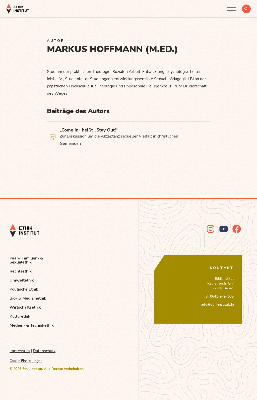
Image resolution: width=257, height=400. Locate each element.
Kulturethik (20, 316)
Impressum (20, 351)
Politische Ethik (24, 289)
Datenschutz (44, 351)
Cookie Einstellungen (26, 360)
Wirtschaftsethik (25, 307)
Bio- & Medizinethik (28, 298)
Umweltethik (22, 280)
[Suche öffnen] (246, 9)
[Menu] (231, 9)
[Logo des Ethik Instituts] (17, 9)
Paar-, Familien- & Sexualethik (26, 260)
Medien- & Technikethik (32, 325)
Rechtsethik (21, 271)
